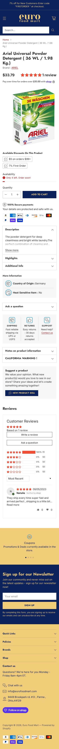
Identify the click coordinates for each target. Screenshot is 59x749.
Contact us (47, 332)
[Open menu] (4, 18)
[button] (31, 75)
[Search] (52, 30)
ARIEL (14, 67)
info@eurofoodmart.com (22, 691)
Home (6, 39)
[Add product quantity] (17, 194)
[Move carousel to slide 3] (30, 557)
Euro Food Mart (31, 725)
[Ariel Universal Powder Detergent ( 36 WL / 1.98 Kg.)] (29, 117)
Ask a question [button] (29, 442)
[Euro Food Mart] (29, 18)
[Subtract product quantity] (6, 194)
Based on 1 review (17, 430)
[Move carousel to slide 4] (33, 557)
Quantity (7, 187)
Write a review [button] (29, 434)
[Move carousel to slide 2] (28, 557)
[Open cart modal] (53, 18)
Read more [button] (13, 504)
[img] (24, 489)
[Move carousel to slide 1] (25, 557)
